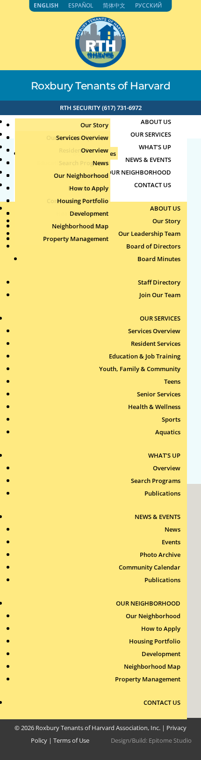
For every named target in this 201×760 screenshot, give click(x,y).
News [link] (100, 163)
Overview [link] (94, 150)
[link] (100, 65)
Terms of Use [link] (71, 740)
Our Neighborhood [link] (81, 175)
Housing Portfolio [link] (82, 201)
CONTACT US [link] (152, 185)
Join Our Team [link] (159, 295)
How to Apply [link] (88, 188)
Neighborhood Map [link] (80, 226)
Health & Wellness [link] (154, 406)
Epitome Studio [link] (170, 740)
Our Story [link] (94, 125)
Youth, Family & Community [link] (139, 369)
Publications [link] (162, 493)
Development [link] (89, 213)
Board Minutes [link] (158, 259)
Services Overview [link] (82, 137)
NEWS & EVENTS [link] (157, 516)
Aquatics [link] (167, 432)
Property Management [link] (75, 238)
